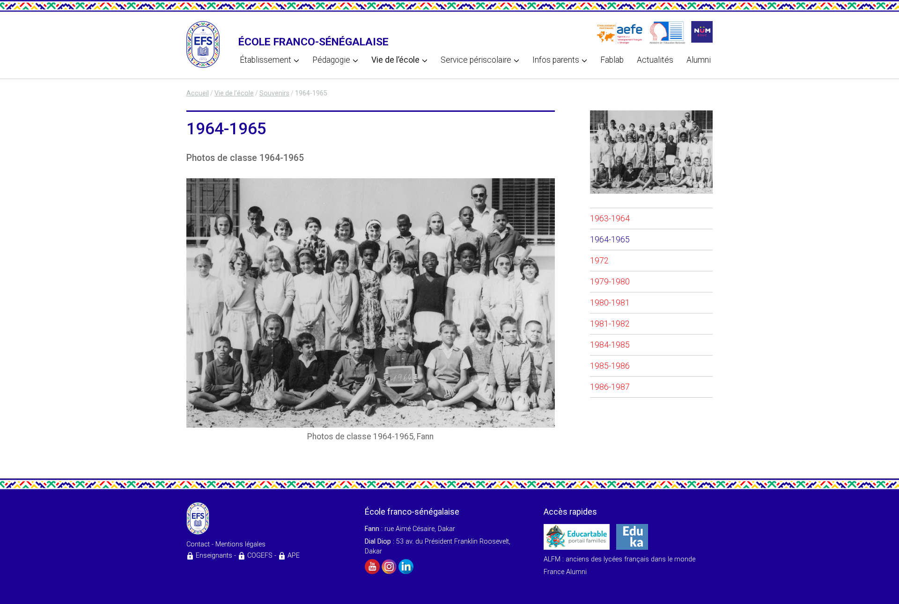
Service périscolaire (476, 60)
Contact (198, 544)
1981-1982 (610, 323)
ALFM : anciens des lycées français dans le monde (619, 559)
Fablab (612, 60)
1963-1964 (610, 218)
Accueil (197, 93)
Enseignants (214, 556)
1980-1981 (610, 302)
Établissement (265, 60)
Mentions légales (240, 544)
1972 (599, 260)
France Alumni (565, 572)
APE (293, 556)
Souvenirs (274, 93)
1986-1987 (610, 387)
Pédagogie (331, 60)
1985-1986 (610, 366)
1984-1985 (610, 344)
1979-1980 (610, 281)
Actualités (655, 60)
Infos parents (555, 60)
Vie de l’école (395, 60)
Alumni (698, 60)
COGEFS (260, 556)
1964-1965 (610, 239)
